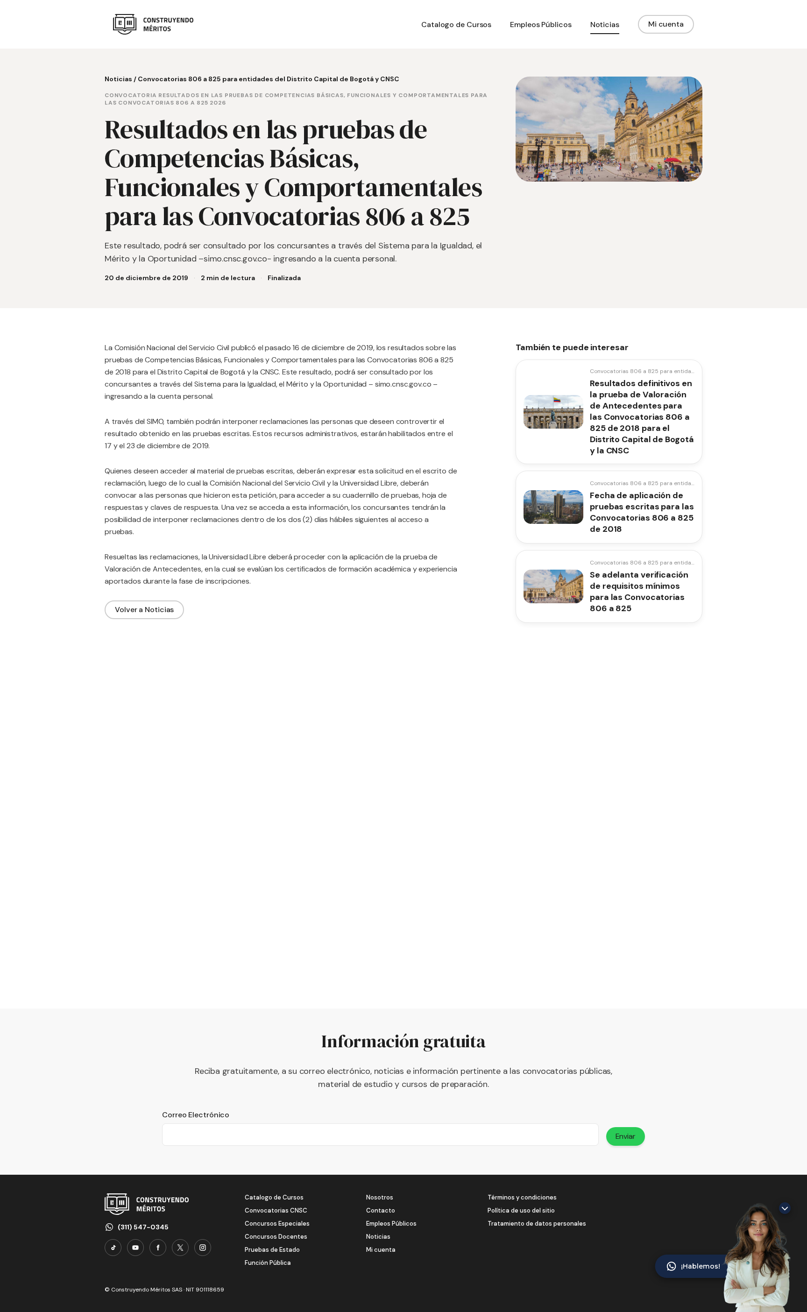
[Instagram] (202, 1247)
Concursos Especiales (277, 1223)
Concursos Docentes (276, 1237)
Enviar (626, 1136)
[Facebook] (157, 1247)
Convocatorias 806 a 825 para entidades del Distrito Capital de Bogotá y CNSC (268, 79)
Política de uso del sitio (521, 1210)
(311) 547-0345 (143, 1227)
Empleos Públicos (391, 1223)
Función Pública (268, 1263)
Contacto (380, 1210)
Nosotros (379, 1197)
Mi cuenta (666, 24)
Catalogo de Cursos (274, 1197)
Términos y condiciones (522, 1197)
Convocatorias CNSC (276, 1210)
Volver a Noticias (144, 609)
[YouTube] (135, 1247)
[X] (180, 1247)
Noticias (118, 79)
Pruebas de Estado (272, 1250)
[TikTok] (113, 1247)
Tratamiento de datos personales (537, 1223)
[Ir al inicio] (153, 24)
